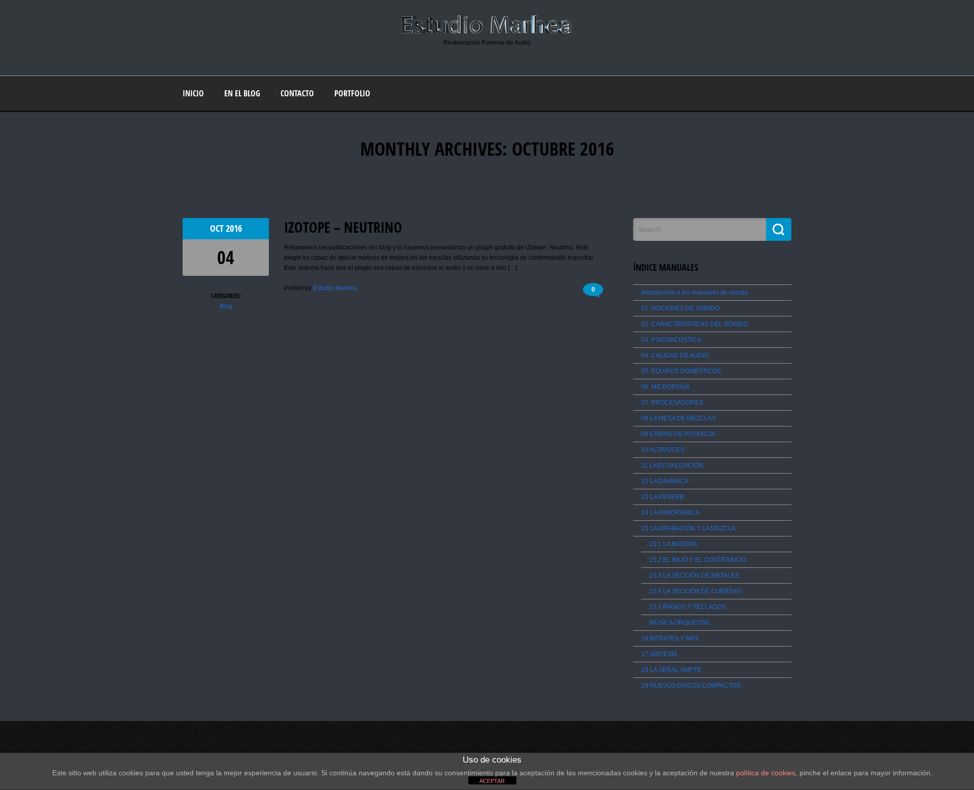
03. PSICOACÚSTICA (671, 339)
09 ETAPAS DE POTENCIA (678, 434)
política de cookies (765, 773)
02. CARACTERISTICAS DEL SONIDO (694, 324)
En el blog (242, 93)
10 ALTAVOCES (662, 449)
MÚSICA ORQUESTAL (680, 622)
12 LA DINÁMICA (664, 481)
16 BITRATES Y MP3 (670, 638)
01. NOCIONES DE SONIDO (680, 308)
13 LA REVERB (662, 496)
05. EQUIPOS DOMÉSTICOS (681, 371)
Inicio (193, 93)
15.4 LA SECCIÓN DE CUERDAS (695, 591)
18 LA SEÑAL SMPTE (671, 669)
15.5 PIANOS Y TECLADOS (687, 607)
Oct (218, 228)
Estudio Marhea (335, 288)
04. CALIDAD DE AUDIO (675, 355)
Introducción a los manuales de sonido (694, 292)
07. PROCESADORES (672, 402)
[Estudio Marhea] (487, 32)
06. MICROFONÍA (665, 386)
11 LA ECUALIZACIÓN (672, 465)
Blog (226, 306)
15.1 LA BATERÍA (673, 544)
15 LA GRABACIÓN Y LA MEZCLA (688, 528)
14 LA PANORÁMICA (670, 512)
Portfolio (352, 93)
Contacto (297, 93)
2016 (234, 228)
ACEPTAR (492, 781)
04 (225, 257)
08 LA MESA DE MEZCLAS (678, 418)
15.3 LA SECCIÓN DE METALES (694, 575)
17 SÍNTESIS (659, 654)
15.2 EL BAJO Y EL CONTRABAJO (697, 559)
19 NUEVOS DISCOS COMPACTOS (691, 685)
